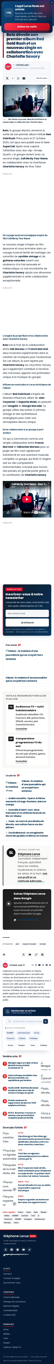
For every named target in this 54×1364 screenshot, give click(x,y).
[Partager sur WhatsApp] (18, 78)
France (20, 1212)
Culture (22, 1038)
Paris (36, 1212)
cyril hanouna (24, 1033)
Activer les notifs (27, 26)
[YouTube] (39, 965)
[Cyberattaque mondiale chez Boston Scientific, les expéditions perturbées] (46, 1078)
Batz (17, 944)
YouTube (42, 944)
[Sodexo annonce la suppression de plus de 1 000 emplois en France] (46, 1103)
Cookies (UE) (9, 1315)
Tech (32, 1045)
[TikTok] (29, 1249)
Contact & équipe (11, 1278)
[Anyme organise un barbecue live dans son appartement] (10, 1200)
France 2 (10, 1038)
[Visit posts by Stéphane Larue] (8, 66)
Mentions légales (11, 1306)
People (21, 1045)
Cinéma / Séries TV (12, 1347)
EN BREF (10, 1033)
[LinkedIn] (50, 965)
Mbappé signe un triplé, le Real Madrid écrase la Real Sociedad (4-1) (23, 1065)
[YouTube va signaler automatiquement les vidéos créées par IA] (10, 1154)
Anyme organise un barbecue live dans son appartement (33, 1201)
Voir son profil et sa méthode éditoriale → (32, 877)
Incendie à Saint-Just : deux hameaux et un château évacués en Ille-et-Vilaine (25, 813)
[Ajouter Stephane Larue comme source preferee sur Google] (27, 923)
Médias (43, 1212)
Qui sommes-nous (11, 1282)
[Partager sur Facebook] (13, 78)
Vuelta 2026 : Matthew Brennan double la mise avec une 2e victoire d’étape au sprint (23, 1090)
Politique (34, 1038)
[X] (5, 1249)
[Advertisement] (27, 203)
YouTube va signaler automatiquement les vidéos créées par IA (33, 1156)
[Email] (24, 78)
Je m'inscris (27, 622)
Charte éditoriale (11, 1297)
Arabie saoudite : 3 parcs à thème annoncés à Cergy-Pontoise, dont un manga (26, 801)
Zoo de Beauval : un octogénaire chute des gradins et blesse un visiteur (27, 834)
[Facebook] (36, 965)
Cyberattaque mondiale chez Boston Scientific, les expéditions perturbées (22, 1078)
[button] (36, 954)
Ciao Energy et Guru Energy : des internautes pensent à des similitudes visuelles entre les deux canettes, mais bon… (34, 1140)
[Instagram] (43, 965)
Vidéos (20, 1182)
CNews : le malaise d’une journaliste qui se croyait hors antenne (26, 679)
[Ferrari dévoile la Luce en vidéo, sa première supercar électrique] (10, 1186)
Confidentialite (41, 632)
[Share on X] (7, 78)
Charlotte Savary (29, 944)
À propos (7, 1274)
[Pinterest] (46, 965)
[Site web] (32, 965)
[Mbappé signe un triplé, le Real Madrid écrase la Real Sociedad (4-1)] (46, 1066)
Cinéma (43, 1045)
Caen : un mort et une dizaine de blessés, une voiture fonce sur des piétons (25, 824)
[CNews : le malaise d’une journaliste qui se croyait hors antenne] (27, 662)
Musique (7, 1222)
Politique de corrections (14, 1301)
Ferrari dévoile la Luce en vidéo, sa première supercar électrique (34, 1188)
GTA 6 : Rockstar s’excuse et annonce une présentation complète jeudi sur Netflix (22, 1115)
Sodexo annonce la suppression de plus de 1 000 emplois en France (22, 1103)
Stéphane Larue (22, 65)
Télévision (8, 1219)
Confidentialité (10, 1310)
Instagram (28, 1219)
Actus (36, 1033)
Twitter (6, 1215)
